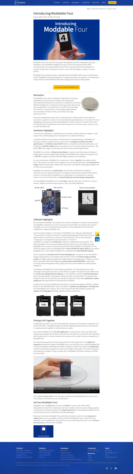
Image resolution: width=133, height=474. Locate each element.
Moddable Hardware (23, 450)
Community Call (93, 450)
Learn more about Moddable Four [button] (66, 87)
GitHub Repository (67, 455)
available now (50, 406)
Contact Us (112, 2)
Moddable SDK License (24, 457)
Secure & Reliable (45, 453)
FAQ (106, 455)
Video (90, 458)
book (60, 423)
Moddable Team (110, 453)
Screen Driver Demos (68, 457)
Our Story (108, 450)
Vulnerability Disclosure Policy (71, 459)
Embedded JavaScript (46, 450)
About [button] (104, 3)
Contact (90, 460)
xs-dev (53, 418)
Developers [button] (75, 3)
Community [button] (86, 3)
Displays (42, 457)
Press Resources (111, 457)
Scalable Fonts (21, 455)
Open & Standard (45, 455)
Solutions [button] (66, 3)
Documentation (66, 453)
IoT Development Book (24, 453)
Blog (88, 9)
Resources (64, 450)
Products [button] (57, 3)
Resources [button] (95, 3)
